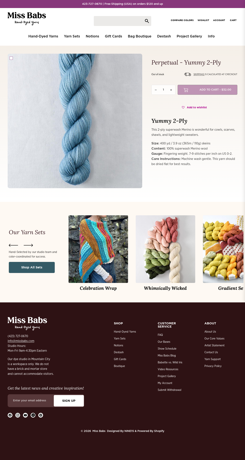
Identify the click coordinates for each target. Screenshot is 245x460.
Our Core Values (214, 338)
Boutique (119, 366)
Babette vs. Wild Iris (170, 362)
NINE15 (129, 431)
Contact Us (211, 352)
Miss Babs (98, 431)
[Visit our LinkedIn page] (33, 415)
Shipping (199, 74)
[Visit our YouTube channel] (25, 415)
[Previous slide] (13, 245)
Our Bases (164, 341)
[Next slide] (28, 245)
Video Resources (168, 369)
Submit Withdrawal (169, 390)
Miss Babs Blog (167, 355)
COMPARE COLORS (182, 20)
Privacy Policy (213, 366)
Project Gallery (167, 376)
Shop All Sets (31, 267)
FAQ (160, 335)
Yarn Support (212, 359)
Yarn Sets (119, 338)
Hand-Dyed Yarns (125, 331)
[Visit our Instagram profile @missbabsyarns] (17, 415)
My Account (165, 383)
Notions (118, 345)
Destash (119, 352)
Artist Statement (214, 345)
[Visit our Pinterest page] (40, 415)
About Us (210, 331)
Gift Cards (120, 359)
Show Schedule (167, 348)
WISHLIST (203, 20)
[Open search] (122, 21)
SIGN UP (68, 400)
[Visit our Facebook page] (10, 415)
